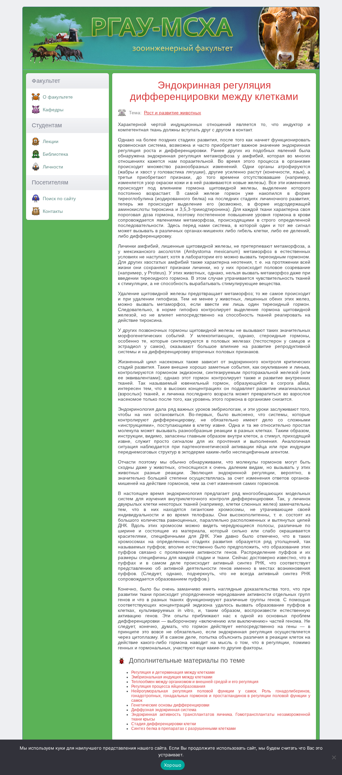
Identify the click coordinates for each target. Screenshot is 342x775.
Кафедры (53, 109)
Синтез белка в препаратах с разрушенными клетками (183, 728)
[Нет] (333, 757)
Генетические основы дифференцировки (170, 705)
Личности (53, 166)
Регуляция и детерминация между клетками (173, 672)
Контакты (53, 211)
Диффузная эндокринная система (163, 709)
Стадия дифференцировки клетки (163, 724)
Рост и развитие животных (172, 112)
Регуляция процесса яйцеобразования (168, 686)
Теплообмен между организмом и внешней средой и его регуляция (195, 681)
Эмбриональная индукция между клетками (171, 677)
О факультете (58, 97)
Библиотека (55, 154)
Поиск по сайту (59, 198)
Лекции (50, 141)
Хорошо (173, 765)
